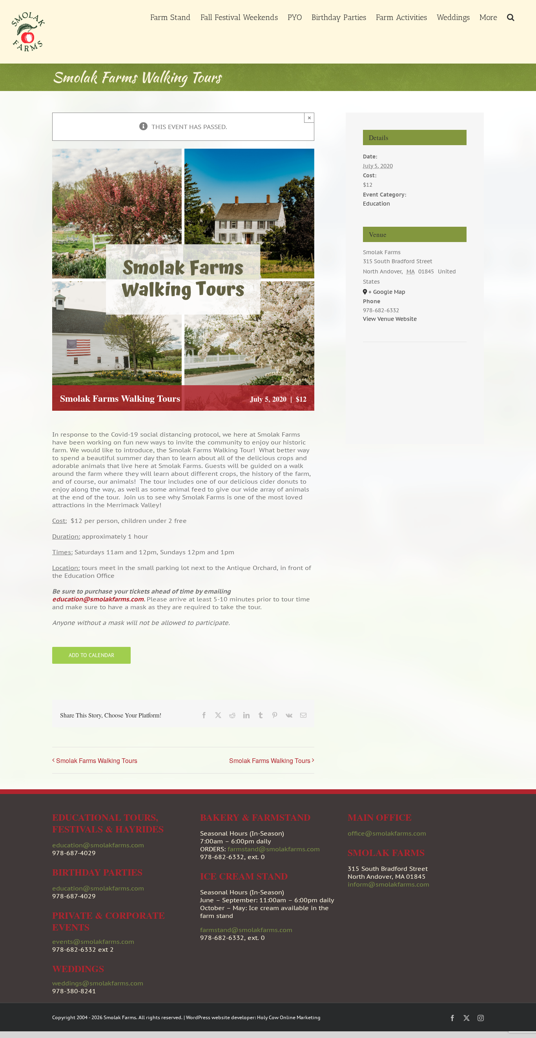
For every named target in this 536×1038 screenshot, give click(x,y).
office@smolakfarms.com (387, 833)
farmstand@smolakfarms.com (274, 849)
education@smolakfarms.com (98, 599)
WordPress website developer (220, 1017)
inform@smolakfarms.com (388, 884)
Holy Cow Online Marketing (289, 1017)
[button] (510, 16)
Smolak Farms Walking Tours (96, 760)
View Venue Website (390, 318)
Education (376, 203)
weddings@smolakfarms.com (97, 983)
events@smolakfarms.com (93, 941)
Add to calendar (91, 655)
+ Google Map (386, 291)
